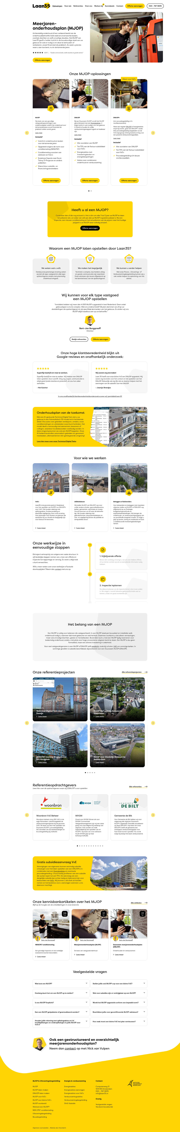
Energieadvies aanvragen (74, 1090)
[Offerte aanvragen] (51, 93)
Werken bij (98, 5)
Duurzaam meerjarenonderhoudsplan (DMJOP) (127, 946)
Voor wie (67, 6)
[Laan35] (41, 6)
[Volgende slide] (153, 133)
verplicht (95, 646)
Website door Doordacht (58, 1128)
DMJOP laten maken (41, 1093)
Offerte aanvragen (42, 60)
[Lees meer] (51, 477)
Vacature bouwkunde (104, 1107)
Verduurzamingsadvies (73, 1097)
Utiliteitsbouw (79, 502)
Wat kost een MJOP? (41, 1107)
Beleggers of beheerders (122, 502)
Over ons (88, 6)
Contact (119, 6)
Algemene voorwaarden (41, 1128)
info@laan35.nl (102, 1093)
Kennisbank (109, 6)
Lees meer (38, 133)
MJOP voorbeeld (39, 1103)
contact (58, 569)
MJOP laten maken (40, 1090)
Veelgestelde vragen (104, 1104)
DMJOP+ (116, 118)
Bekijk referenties (79, 339)
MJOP (37, 118)
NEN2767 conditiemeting (44, 945)
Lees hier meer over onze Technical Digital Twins (56, 441)
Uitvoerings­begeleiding (42, 1113)
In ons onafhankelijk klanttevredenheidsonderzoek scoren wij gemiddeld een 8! (90, 396)
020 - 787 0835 (155, 6)
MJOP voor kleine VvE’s (42, 1100)
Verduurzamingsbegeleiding (75, 1100)
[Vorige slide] (27, 133)
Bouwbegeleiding (40, 1117)
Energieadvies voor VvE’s (74, 1093)
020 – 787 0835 (102, 1091)
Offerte (135, 6)
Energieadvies (95, 123)
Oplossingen (57, 6)
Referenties (78, 6)
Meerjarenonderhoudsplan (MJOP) (87, 945)
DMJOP (77, 118)
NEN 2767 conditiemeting (43, 1110)
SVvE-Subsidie (69, 1103)
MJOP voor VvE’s (39, 1097)
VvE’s (37, 502)
